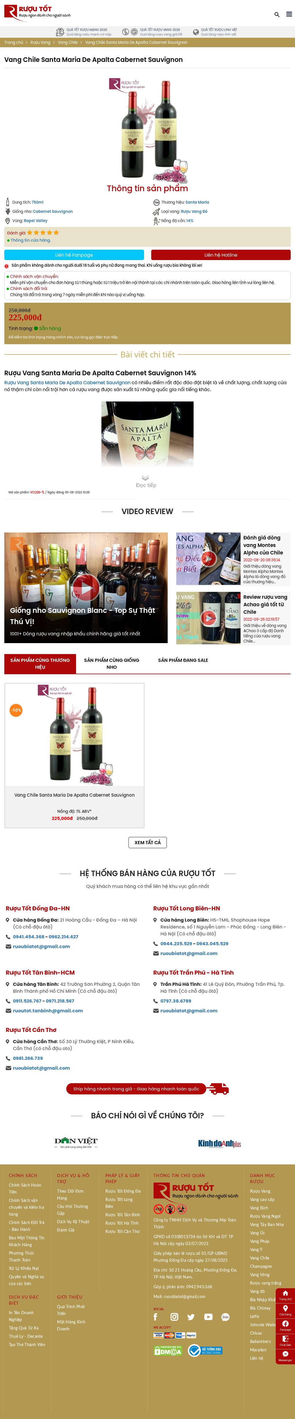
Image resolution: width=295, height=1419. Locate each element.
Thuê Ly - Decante (26, 1337)
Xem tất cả (148, 842)
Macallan (258, 1350)
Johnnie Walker (264, 1325)
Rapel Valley (36, 220)
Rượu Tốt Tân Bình (122, 1215)
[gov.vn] (205, 1350)
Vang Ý (256, 1250)
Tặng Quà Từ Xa (24, 1328)
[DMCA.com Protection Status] (168, 1350)
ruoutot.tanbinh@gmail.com (48, 1010)
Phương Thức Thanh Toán (21, 1256)
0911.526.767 (27, 1001)
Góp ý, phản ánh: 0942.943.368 (183, 1287)
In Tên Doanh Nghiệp (21, 1316)
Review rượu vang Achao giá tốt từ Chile (265, 604)
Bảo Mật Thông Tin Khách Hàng (27, 1241)
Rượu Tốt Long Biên (119, 1203)
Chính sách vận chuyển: (34, 277)
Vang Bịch (259, 1208)
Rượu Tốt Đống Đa (123, 1191)
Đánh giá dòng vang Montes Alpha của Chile (263, 545)
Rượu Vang (40, 42)
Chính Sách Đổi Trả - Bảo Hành (26, 1226)
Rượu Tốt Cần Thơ (122, 1232)
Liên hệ (256, 1359)
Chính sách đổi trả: (29, 289)
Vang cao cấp (262, 1200)
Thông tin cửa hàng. (31, 240)
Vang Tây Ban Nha (267, 1225)
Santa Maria (197, 202)
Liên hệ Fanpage (74, 254)
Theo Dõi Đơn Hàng (70, 1194)
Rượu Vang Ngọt (265, 1217)
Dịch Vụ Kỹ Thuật (73, 1222)
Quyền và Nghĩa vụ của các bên (26, 1280)
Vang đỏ (257, 1292)
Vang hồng (260, 1275)
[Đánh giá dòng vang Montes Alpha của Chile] (208, 558)
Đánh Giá (65, 1230)
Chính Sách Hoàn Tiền (25, 1188)
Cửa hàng (285, 1314)
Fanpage (285, 1329)
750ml (38, 202)
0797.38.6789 (175, 1001)
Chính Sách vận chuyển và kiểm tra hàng (26, 1208)
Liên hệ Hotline (221, 254)
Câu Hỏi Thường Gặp (72, 1210)
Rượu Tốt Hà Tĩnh (122, 1223)
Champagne (261, 1267)
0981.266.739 (28, 1058)
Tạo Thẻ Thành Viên (27, 1345)
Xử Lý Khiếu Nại (24, 1269)
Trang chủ (13, 42)
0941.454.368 (28, 936)
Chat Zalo (285, 1345)
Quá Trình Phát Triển (71, 1310)
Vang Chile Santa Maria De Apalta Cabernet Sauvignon (74, 795)
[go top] (286, 1406)
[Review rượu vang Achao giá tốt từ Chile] (208, 617)
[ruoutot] (37, 12)
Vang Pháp (260, 1242)
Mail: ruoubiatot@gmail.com (179, 1297)
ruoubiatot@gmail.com (41, 946)
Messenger (285, 1360)
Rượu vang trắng (265, 1283)
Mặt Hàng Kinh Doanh (71, 1325)
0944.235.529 (176, 943)
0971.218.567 (60, 1001)
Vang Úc (257, 1233)
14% (190, 220)
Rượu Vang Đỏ (194, 211)
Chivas (256, 1333)
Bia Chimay (260, 1308)
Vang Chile (68, 42)
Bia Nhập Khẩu (264, 1300)
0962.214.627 (63, 936)
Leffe (254, 1317)
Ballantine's (260, 1342)
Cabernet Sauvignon (53, 211)
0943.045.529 (212, 943)
